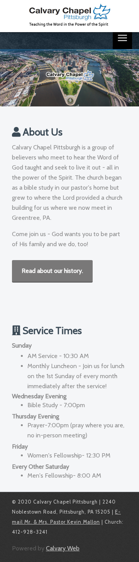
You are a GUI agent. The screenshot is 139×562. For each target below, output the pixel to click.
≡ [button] (122, 39)
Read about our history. (52, 270)
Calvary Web (63, 548)
